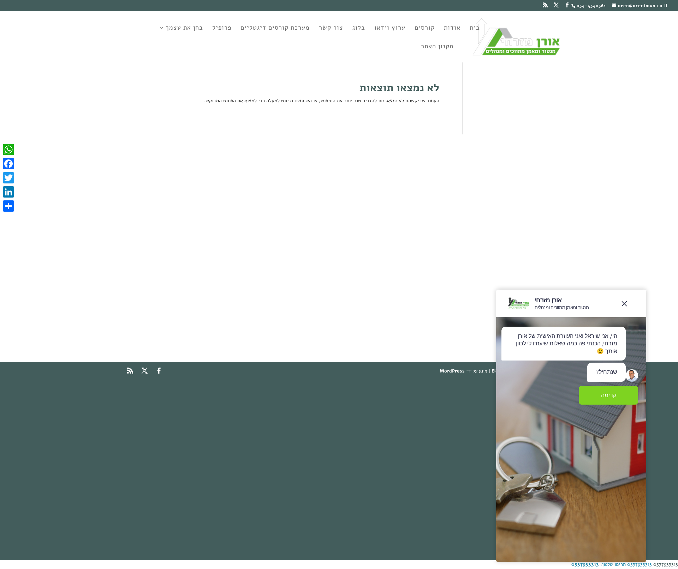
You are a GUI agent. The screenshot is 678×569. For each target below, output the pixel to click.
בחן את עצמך (184, 28)
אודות (452, 28)
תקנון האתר (437, 47)
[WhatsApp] (8, 150)
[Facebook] (8, 164)
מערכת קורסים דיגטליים (275, 28)
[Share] (8, 206)
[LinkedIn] (8, 192)
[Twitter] (8, 178)
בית (475, 28)
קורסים (425, 28)
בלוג (358, 28)
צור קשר (331, 28)
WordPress (452, 371)
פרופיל (221, 28)
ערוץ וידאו (389, 28)
